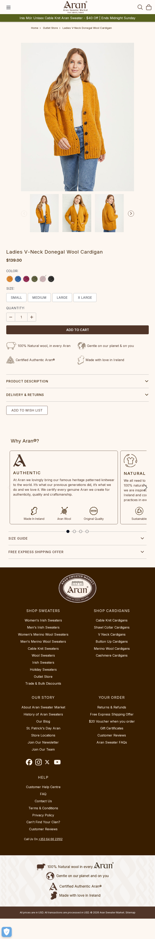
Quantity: (15, 308)
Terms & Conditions (43, 808)
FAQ (43, 794)
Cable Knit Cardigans (112, 620)
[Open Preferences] (7, 932)
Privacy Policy (43, 815)
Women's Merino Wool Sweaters (43, 634)
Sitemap (130, 912)
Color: (12, 271)
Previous (24, 214)
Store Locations (43, 735)
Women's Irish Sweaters (43, 620)
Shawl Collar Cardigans (112, 627)
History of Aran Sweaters (43, 714)
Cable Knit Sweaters (43, 649)
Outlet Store (50, 27)
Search (140, 7)
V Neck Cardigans (112, 634)
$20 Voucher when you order (112, 721)
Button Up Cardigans (112, 641)
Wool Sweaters (43, 655)
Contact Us (43, 801)
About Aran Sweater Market (43, 707)
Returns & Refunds (111, 707)
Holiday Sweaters (43, 669)
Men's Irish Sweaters (43, 627)
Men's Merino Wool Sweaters (43, 641)
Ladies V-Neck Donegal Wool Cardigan (87, 27)
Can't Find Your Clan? (43, 822)
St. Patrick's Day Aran (43, 728)
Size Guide (18, 538)
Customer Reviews (111, 735)
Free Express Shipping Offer (36, 552)
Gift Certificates (111, 728)
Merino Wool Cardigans (112, 649)
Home (34, 27)
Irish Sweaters (43, 662)
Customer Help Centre (43, 787)
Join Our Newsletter (43, 742)
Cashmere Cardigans (112, 655)
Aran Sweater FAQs (111, 742)
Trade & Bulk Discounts (43, 683)
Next (131, 214)
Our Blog (43, 721)
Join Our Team (43, 749)
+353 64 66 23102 (51, 839)
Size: (10, 288)
